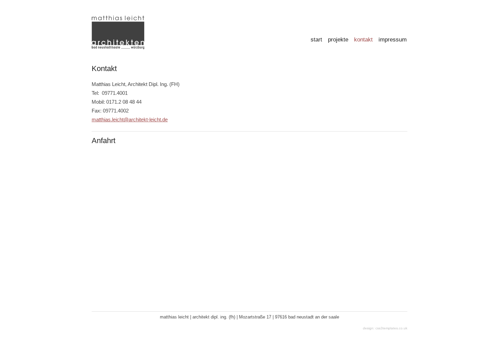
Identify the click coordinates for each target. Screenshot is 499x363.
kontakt (363, 39)
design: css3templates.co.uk (385, 328)
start (316, 39)
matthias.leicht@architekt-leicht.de (130, 119)
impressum (392, 39)
